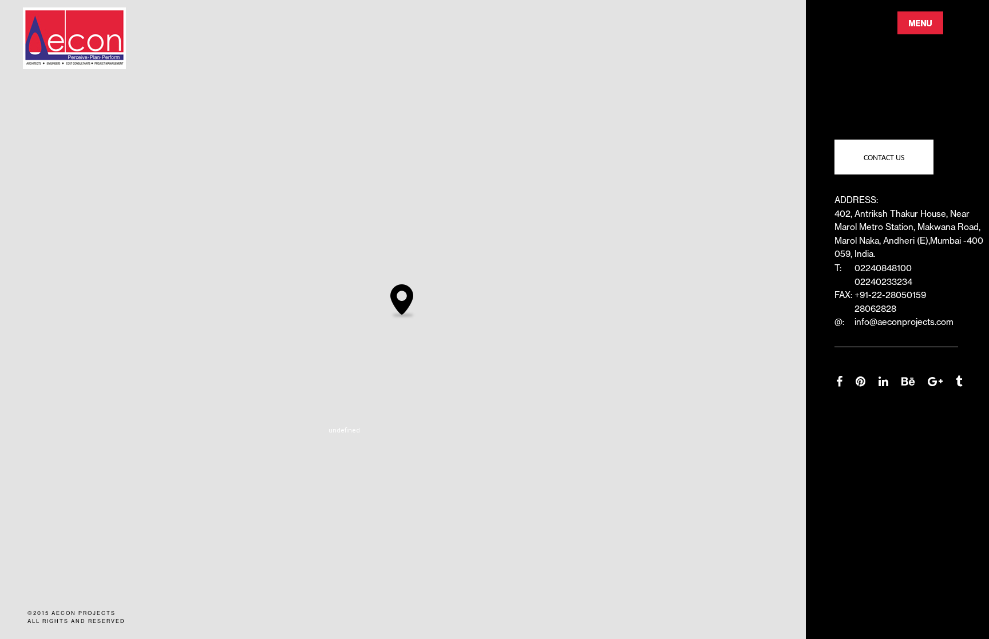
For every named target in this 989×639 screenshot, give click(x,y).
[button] (403, 302)
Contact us (884, 158)
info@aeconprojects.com (904, 321)
